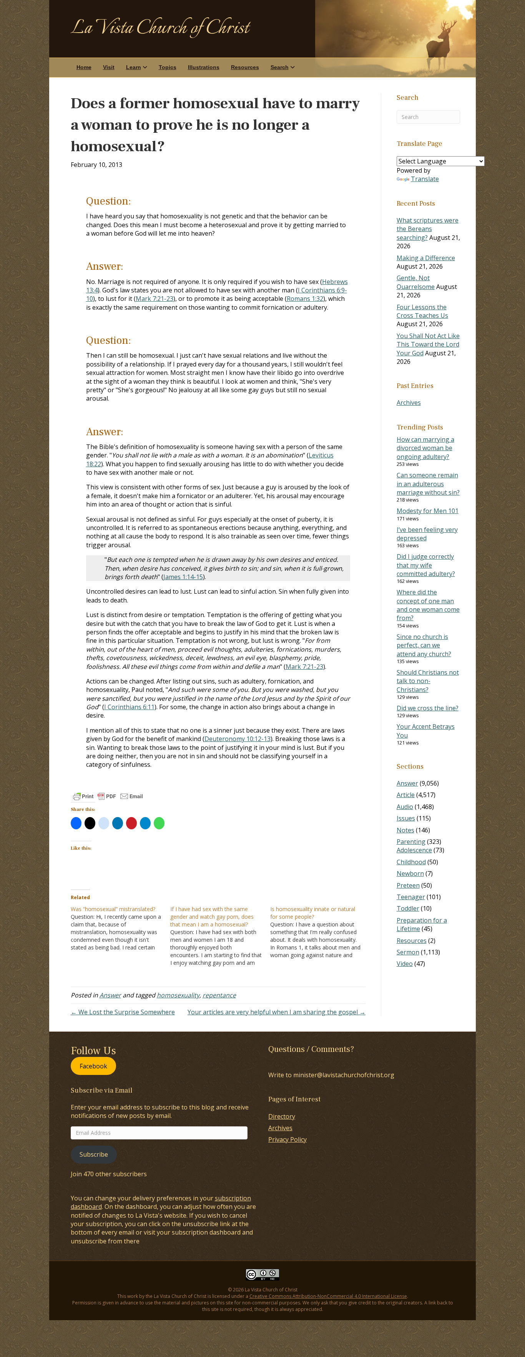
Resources (245, 67)
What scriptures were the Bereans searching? (428, 229)
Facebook (93, 1065)
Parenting (411, 841)
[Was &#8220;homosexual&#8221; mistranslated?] (121, 928)
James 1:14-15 (183, 577)
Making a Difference (426, 258)
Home (83, 67)
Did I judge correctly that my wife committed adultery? (426, 565)
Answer (110, 995)
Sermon (408, 952)
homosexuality (178, 995)
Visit (109, 67)
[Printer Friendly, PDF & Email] (108, 796)
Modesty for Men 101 (428, 511)
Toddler (408, 908)
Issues (406, 818)
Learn (133, 67)
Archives (409, 402)
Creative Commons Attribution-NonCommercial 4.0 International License (328, 1296)
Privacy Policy (287, 1139)
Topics (167, 67)
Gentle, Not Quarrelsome (416, 282)
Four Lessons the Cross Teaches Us (422, 311)
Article (406, 795)
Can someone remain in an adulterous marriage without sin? (428, 484)
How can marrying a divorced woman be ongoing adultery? (425, 448)
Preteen (408, 885)
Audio (405, 806)
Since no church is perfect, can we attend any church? (424, 645)
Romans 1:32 (305, 298)
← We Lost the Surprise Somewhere (123, 1012)
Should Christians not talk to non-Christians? (428, 681)
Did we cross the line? (428, 708)
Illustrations (203, 67)
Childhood (411, 862)
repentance (219, 995)
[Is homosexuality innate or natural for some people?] (320, 932)
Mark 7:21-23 (154, 298)
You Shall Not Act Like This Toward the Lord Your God (428, 344)
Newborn (410, 873)
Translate (425, 179)
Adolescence (414, 850)
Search (280, 67)
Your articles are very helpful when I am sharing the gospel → (277, 1012)
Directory (281, 1116)
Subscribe (94, 1154)
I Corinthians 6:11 (129, 707)
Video (405, 963)
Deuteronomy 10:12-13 (237, 739)
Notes (405, 830)
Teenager (411, 897)
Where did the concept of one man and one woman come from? (428, 605)
